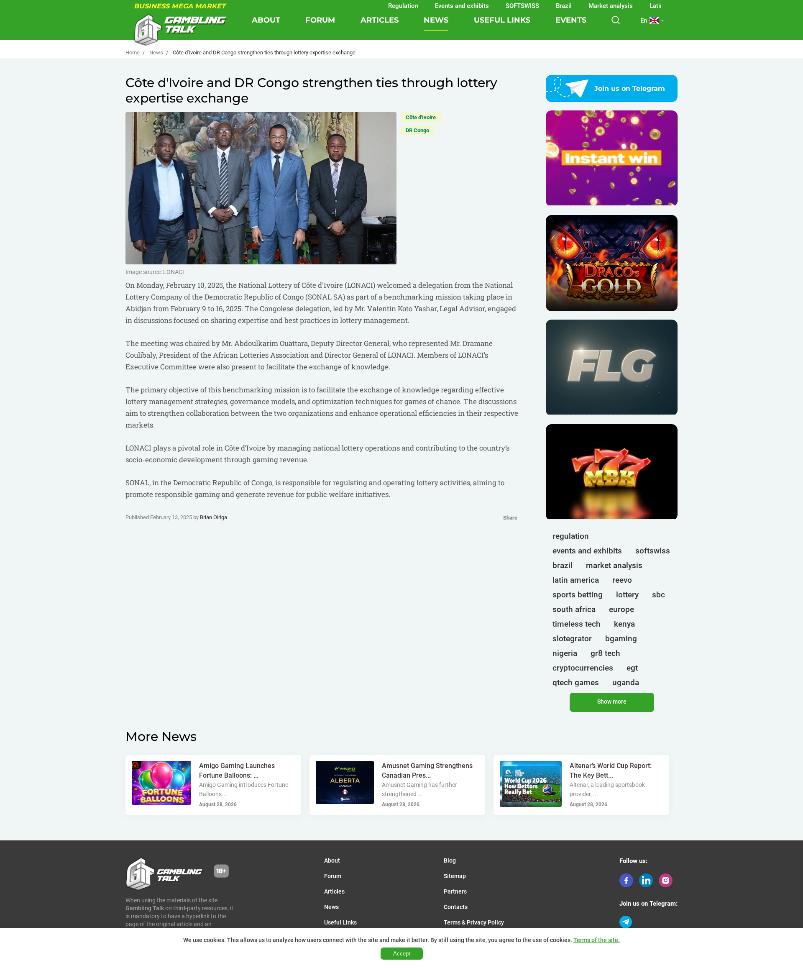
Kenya (624, 624)
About (266, 20)
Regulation (376, 6)
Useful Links (502, 20)
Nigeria (564, 653)
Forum (320, 20)
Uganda (625, 682)
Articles (380, 20)
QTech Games (575, 682)
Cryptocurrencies (582, 668)
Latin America (641, 6)
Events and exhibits (435, 6)
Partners (455, 891)
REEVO (622, 580)
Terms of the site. (596, 940)
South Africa (574, 609)
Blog (450, 860)
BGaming (621, 638)
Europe (621, 609)
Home (132, 52)
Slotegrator (572, 638)
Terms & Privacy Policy (474, 922)
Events (570, 20)
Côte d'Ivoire (421, 117)
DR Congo (417, 130)
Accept (401, 953)
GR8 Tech (605, 653)
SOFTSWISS (495, 6)
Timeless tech (576, 624)
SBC (658, 594)
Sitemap (455, 876)
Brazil (537, 6)
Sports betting (577, 594)
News (436, 20)
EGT (632, 668)
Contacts (456, 907)
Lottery (627, 594)
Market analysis (583, 6)
